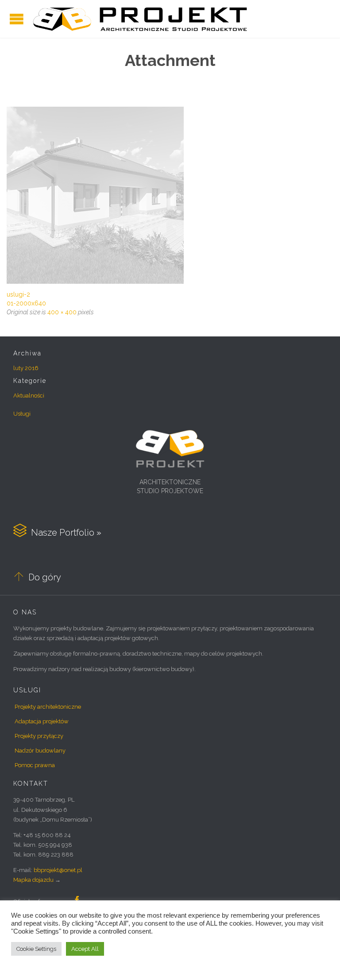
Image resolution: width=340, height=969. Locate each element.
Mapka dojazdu (33, 879)
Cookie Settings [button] (36, 949)
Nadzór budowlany (40, 750)
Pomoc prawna (35, 765)
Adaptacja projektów (42, 721)
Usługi (22, 413)
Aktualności (28, 395)
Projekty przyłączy (39, 736)
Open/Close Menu (16, 19)
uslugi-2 (18, 294)
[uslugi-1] (170, 195)
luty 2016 (26, 368)
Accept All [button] (85, 949)
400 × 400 (62, 312)
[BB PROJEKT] (140, 19)
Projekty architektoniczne (48, 706)
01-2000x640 (26, 303)
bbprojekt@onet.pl (58, 870)
